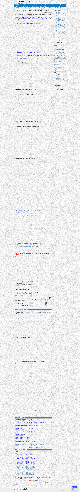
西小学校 (55, 67)
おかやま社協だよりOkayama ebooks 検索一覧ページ (27, 431)
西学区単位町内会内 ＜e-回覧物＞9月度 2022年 (26, 465)
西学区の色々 (52, 4)
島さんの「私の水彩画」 (60, 79)
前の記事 (16, 484)
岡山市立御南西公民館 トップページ (22, 435)
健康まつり (60, 58)
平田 (55, 61)
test (56, 80)
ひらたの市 (61, 51)
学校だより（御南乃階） (33, 425)
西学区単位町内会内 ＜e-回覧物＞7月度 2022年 (26, 467)
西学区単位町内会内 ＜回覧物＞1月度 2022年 (25, 474)
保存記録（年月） (57, 43)
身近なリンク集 (43, 4)
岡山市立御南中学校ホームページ (22, 425)
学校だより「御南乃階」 (36, 90)
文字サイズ (75, 489)
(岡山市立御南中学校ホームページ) (23, 90)
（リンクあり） (26, 89)
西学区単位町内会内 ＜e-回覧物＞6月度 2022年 (26, 468)
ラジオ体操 (60, 55)
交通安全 (59, 57)
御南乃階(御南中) (25, 17)
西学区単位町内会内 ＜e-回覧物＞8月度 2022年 (26, 466)
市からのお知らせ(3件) (43, 18)
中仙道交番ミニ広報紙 (42, 17)
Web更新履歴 (58, 78)
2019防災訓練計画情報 (60, 76)
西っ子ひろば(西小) (33, 17)
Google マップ (58, 77)
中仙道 (56, 57)
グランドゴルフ (58, 53)
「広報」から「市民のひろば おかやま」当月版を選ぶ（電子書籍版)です (31, 422)
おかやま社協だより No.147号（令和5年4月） (26, 243)
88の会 (55, 49)
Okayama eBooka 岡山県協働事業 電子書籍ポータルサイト (26, 420)
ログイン (57, 87)
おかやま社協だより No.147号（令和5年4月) (25, 246)
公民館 (63, 58)
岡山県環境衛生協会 (19, 437)
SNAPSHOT (17, 6)
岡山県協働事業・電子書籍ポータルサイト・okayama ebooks (26, 441)
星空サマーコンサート (58, 64)
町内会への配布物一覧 (31, 445)
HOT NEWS (17, 4)
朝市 (63, 64)
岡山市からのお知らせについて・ (22, 445)
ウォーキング (59, 52)
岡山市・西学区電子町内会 (22, 1)
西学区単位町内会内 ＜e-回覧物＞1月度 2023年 (26, 458)
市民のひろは (18, 17)
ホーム (57, 83)
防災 (60, 67)
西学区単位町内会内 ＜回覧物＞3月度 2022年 (25, 472)
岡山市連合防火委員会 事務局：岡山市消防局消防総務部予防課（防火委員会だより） (30, 444)
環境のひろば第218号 (27, 437)
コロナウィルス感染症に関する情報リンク (52, 6)
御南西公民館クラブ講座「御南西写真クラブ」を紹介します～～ (60, 24)
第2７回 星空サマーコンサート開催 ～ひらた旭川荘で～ (60, 13)
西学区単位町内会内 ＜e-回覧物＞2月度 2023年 (26, 457)
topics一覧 (25, 4)
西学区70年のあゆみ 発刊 (43, 6)
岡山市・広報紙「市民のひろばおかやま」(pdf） (24, 419)
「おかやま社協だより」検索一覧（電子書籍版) (26, 244)
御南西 (58, 61)
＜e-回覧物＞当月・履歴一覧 (61, 4)
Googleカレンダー (34, 4)
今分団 (63, 57)
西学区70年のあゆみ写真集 (33, 18)
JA (57, 49)
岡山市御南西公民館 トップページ (22, 212)
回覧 (56, 59)
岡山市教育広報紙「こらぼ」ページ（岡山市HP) (24, 428)
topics (51, 482)
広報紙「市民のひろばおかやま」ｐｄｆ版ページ (24, 58)
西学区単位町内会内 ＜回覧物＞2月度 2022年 (25, 473)
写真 (57, 40)
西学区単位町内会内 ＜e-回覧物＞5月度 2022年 (26, 469)
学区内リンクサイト (35, 6)
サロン (57, 55)
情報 (61, 61)
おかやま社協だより (23, 18)
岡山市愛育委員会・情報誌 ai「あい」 (23, 432)
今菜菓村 (57, 58)
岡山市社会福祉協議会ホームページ (22, 429)
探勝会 (56, 63)
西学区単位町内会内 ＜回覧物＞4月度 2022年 (25, 470)
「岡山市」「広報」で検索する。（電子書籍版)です (27, 423)
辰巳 (58, 67)
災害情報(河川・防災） (26, 6)
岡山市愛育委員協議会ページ (21, 434)
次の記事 (50, 484)
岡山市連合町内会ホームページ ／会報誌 (23, 438)
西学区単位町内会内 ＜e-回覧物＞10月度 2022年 (26, 463)
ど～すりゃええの (61, 6)
